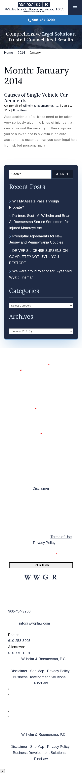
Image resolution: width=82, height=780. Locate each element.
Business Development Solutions (39, 677)
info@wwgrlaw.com (34, 623)
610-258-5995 (19, 641)
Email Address (22, 409)
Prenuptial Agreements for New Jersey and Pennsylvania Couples (36, 239)
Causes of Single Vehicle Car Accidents (36, 98)
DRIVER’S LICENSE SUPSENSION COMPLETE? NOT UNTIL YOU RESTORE (38, 257)
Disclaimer (41, 488)
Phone (14, 390)
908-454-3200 (43, 20)
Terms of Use (61, 537)
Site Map (37, 671)
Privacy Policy (44, 543)
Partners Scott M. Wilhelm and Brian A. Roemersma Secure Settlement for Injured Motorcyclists (39, 222)
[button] (75, 7)
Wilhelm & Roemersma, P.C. (41, 105)
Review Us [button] (22, 705)
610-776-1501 (19, 653)
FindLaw (41, 683)
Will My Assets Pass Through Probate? (34, 204)
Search (62, 174)
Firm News (20, 110)
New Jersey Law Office (36, 593)
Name (15, 371)
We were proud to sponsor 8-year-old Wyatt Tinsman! (40, 274)
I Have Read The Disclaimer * (36, 553)
